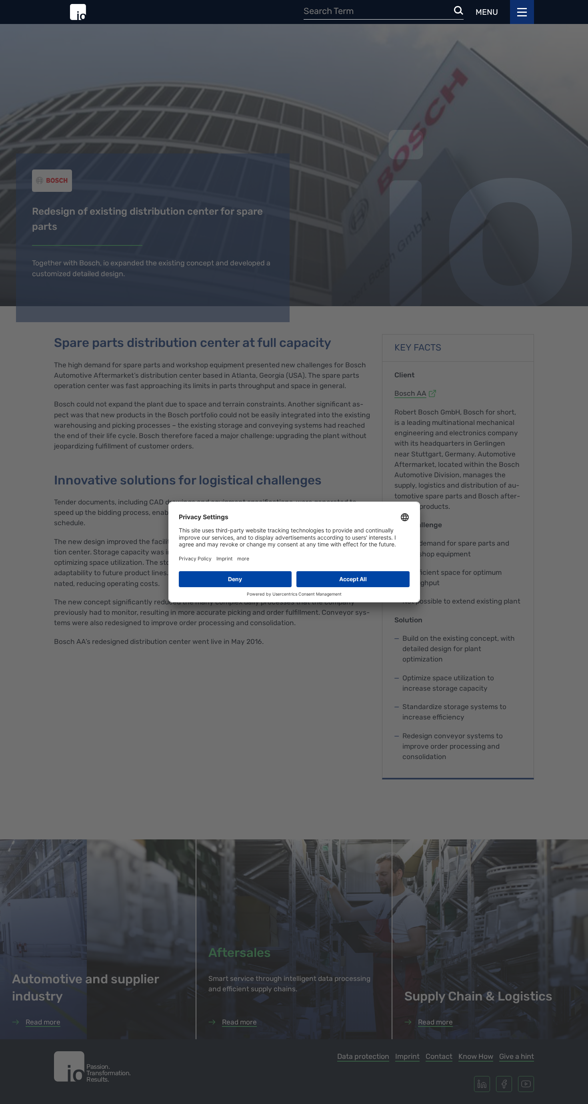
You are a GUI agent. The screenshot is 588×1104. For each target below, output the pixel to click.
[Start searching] (459, 11)
